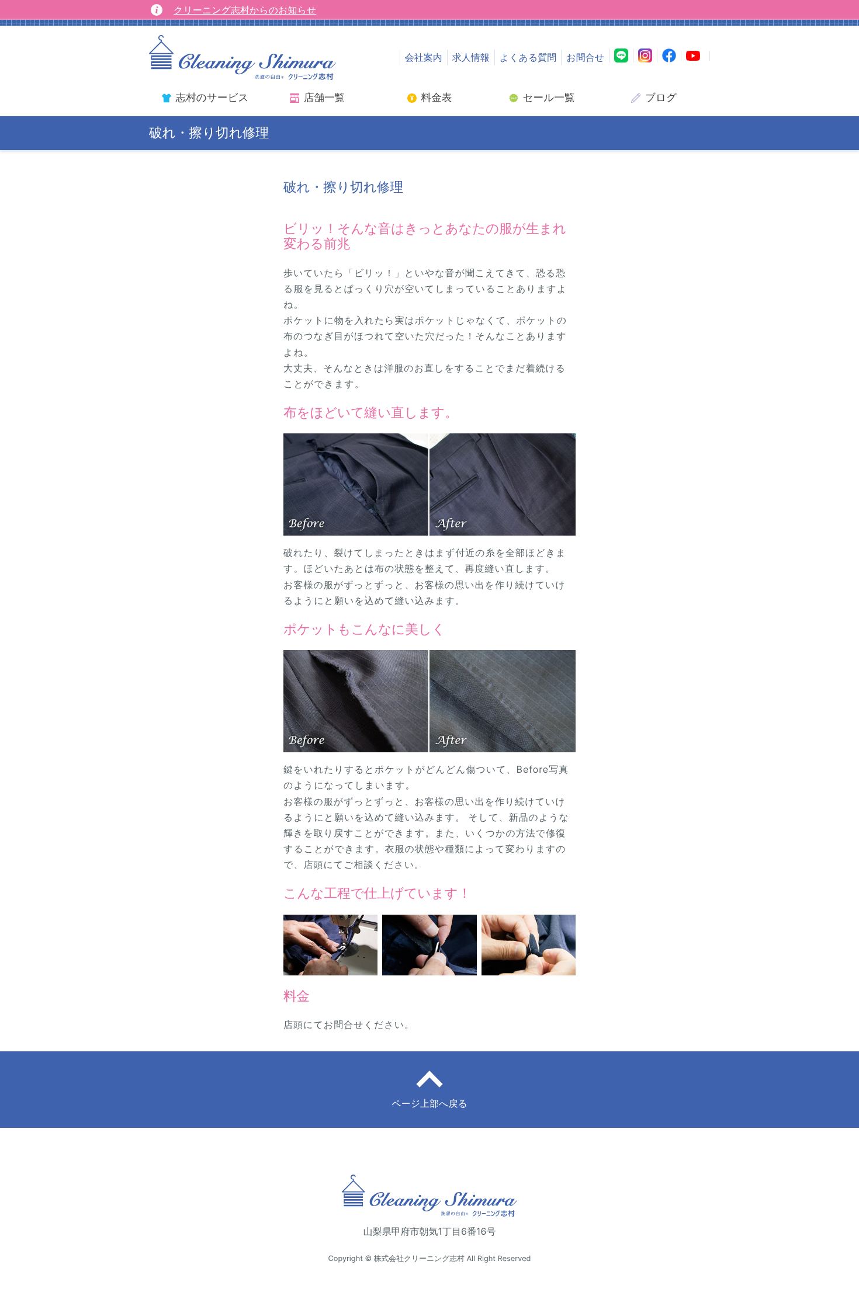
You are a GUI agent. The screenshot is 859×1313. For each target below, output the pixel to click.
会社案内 (423, 57)
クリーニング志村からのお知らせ (245, 10)
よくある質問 (528, 57)
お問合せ (585, 57)
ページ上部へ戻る (429, 1103)
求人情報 (471, 57)
